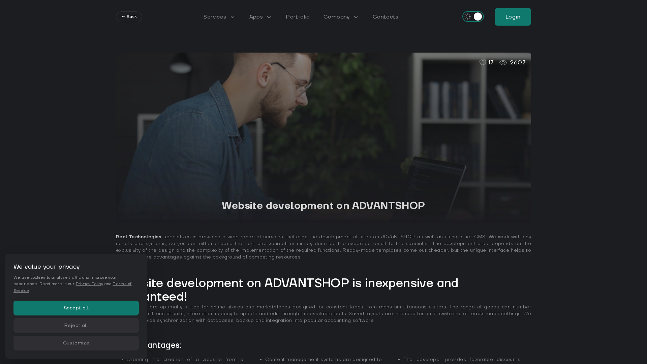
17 (491, 62)
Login (512, 16)
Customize (76, 343)
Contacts (385, 16)
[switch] (473, 16)
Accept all (76, 308)
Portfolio (298, 16)
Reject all (76, 326)
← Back (129, 16)
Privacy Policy (89, 283)
